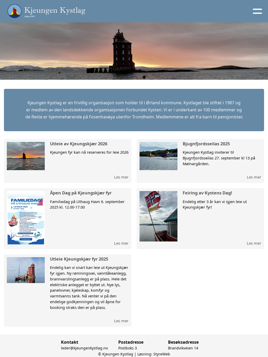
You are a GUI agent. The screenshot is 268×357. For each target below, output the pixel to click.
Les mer (121, 177)
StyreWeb (161, 354)
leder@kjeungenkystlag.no (84, 348)
